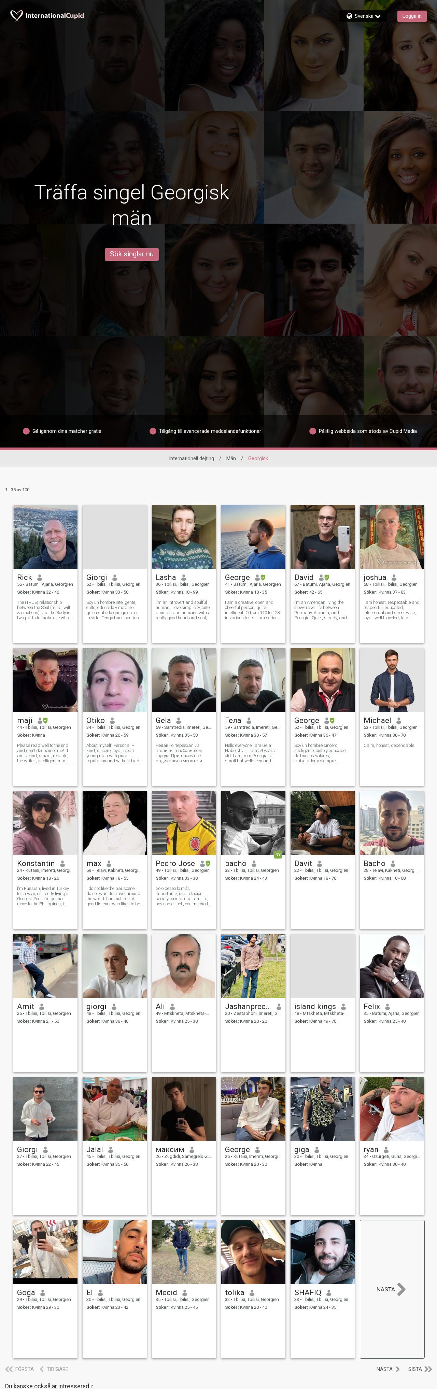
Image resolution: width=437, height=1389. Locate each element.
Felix (372, 1006)
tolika (234, 1292)
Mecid (166, 1292)
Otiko (95, 720)
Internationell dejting (191, 458)
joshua (375, 577)
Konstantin (36, 863)
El (89, 1292)
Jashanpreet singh (248, 1006)
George (237, 577)
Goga (26, 1292)
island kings (315, 1006)
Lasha (166, 577)
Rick (24, 577)
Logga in (412, 16)
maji (24, 720)
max (93, 863)
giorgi (96, 1006)
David (304, 577)
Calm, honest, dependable (389, 745)
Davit (303, 863)
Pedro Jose (175, 863)
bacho (235, 863)
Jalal (94, 1149)
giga (301, 1149)
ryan (371, 1149)
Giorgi (96, 577)
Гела (233, 720)
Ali (160, 1006)
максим (170, 1149)
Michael (377, 720)
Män (231, 458)
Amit (25, 1006)
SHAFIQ (307, 1292)
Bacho (374, 863)
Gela (163, 720)
